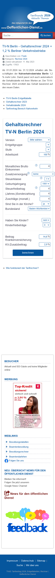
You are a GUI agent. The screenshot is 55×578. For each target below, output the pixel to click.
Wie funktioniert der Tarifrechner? (22, 268)
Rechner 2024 (21, 59)
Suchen (47, 35)
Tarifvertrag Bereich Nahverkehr (22, 108)
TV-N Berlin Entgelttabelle (18, 98)
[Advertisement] (27, 308)
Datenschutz (27, 560)
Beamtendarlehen (18, 456)
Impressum (12, 560)
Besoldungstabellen (19, 442)
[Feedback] (27, 521)
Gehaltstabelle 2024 (16, 105)
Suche (19, 565)
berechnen (28, 252)
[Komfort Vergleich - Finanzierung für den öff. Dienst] (27, 405)
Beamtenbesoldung (18, 446)
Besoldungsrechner (19, 451)
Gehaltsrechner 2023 (16, 101)
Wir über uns (32, 565)
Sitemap (41, 560)
